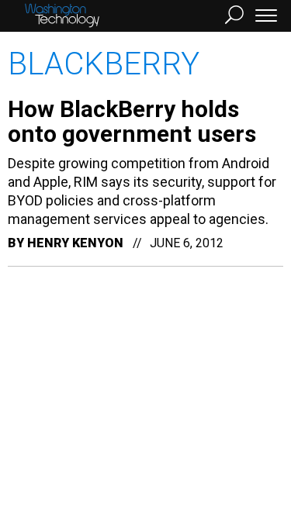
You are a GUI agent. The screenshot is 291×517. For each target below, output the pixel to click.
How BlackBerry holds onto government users (132, 121)
